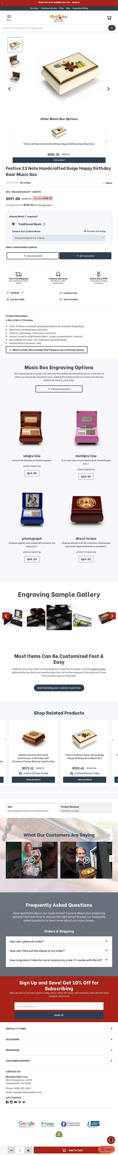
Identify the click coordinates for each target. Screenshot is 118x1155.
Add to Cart (76, 1150)
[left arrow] (9, 88)
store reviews (71, 299)
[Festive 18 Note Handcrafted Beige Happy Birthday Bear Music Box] (59, 131)
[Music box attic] (23, 1102)
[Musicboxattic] (11, 1102)
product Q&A (17, 299)
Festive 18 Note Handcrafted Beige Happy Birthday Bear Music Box (59, 144)
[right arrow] (108, 88)
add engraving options (61, 389)
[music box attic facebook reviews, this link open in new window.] (71, 1124)
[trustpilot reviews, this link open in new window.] (47, 1124)
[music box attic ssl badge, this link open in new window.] (59, 1134)
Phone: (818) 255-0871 (18, 1088)
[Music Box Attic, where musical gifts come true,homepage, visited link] (58, 17)
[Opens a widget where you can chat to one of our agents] (106, 1149)
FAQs (61, 8)
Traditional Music (30, 224)
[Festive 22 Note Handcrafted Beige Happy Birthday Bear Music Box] (15, 45)
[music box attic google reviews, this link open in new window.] (26, 1124)
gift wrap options (87, 255)
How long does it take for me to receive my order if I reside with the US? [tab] (56, 960)
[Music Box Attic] (7, 1102)
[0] (109, 18)
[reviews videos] (32, 860)
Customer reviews (70, 808)
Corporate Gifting (80, 8)
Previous (11, 141)
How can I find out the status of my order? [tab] (37, 950)
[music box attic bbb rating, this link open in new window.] (92, 1124)
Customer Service (49, 8)
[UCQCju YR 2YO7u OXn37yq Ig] (15, 1102)
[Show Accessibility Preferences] (111, 1140)
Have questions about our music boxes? (28, 808)
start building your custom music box (59, 687)
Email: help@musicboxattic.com (24, 1092)
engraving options (34, 255)
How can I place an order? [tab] (27, 941)
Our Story (34, 8)
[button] (59, 205)
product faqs (70, 292)
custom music (98, 668)
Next (106, 141)
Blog (68, 8)
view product (59, 159)
